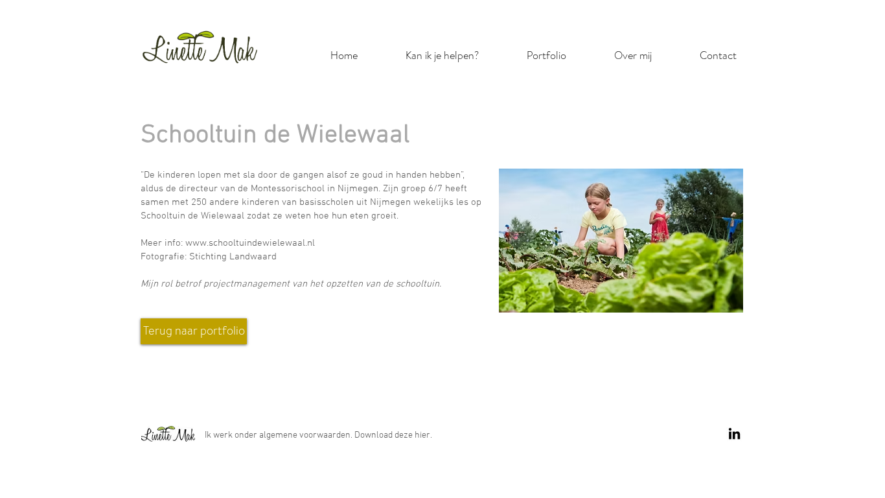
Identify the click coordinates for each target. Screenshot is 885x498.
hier (422, 435)
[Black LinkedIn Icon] (734, 433)
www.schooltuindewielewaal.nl (250, 243)
